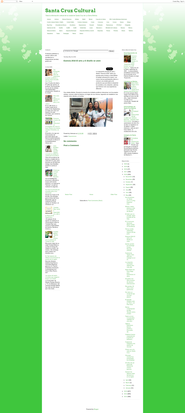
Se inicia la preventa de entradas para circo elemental (52, 191)
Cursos (114, 22)
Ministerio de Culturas (111, 28)
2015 (125, 391)
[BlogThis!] (90, 134)
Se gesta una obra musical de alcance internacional (130, 281)
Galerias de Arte (51, 28)
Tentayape (66, 33)
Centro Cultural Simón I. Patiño (55, 22)
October (128, 182)
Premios (116, 30)
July (127, 190)
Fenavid (92, 25)
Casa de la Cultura (101, 19)
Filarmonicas (109, 25)
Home (91, 194)
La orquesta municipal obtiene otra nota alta (129, 264)
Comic (92, 22)
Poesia (108, 30)
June (127, 192)
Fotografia (127, 25)
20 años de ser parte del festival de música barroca (129, 366)
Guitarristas (83, 28)
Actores (49, 19)
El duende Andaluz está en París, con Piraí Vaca (130, 302)
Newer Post (68, 194)
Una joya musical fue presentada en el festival (129, 357)
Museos (123, 28)
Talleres (131, 30)
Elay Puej (49, 25)
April (127, 380)
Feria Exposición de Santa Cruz (130, 53)
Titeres (74, 33)
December (129, 176)
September (129, 184)
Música (130, 28)
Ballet (83, 19)
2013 (125, 396)
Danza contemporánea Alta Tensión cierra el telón (130, 310)
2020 (125, 164)
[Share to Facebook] (94, 134)
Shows (123, 30)
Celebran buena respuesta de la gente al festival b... (130, 337)
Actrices (57, 19)
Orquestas (100, 30)
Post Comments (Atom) (95, 200)
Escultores (72, 25)
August (128, 187)
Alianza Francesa (66, 19)
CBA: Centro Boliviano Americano (118, 19)
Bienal (90, 19)
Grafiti (74, 28)
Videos (81, 33)
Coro (108, 22)
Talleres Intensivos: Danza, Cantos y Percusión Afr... (129, 328)
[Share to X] (92, 134)
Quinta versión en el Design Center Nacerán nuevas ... (129, 247)
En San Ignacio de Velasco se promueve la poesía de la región (52, 257)
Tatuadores (50, 33)
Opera (60, 30)
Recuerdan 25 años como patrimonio (129, 287)
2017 (125, 171)
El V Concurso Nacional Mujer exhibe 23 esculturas (130, 224)
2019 (125, 166)
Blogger (96, 409)
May (127, 195)
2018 (125, 169)
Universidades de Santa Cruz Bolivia (130, 107)
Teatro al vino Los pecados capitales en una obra (130, 318)
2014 (125, 394)
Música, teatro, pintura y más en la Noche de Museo (130, 209)
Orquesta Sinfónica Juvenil (87, 30)
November (129, 179)
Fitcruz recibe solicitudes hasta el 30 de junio (130, 231)
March (128, 382)
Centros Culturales (82, 22)
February (129, 385)
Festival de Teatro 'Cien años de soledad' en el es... (130, 256)
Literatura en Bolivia (130, 81)
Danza (122, 22)
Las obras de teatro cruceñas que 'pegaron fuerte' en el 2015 (52, 277)
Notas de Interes (51, 30)
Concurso (100, 22)
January (128, 388)
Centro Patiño (70, 22)
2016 (125, 174)
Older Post (114, 194)
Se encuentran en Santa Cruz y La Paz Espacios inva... (130, 201)
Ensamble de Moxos (61, 25)
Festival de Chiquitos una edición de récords (130, 344)
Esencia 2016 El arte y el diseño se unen (130, 239)
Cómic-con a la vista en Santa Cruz (130, 351)
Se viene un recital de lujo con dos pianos (130, 294)
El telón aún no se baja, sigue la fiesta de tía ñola (130, 216)
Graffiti (68, 28)
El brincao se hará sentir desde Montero (56, 173)
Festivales (100, 25)
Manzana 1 (99, 28)
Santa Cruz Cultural (70, 10)
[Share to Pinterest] (96, 134)
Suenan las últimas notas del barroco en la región (130, 374)
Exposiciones (82, 25)
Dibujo (129, 22)
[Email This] (89, 134)
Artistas (77, 19)
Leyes (91, 28)
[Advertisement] (92, 42)
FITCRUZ (118, 25)
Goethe (61, 28)
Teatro (58, 33)
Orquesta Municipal (71, 30)
